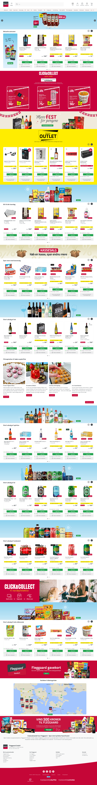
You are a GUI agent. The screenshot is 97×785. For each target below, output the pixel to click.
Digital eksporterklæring (7, 758)
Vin (31, 10)
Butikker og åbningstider (60, 754)
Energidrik (40, 10)
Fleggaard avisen (6, 754)
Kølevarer (6, 10)
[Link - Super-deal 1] (18, 98)
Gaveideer (76, 10)
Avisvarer (87, 10)
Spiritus (35, 10)
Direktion (31, 759)
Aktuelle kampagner (6, 755)
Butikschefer (31, 758)
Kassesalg (21, 10)
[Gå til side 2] (49, 69)
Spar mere (15, 10)
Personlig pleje (69, 10)
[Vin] (48, 308)
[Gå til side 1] (47, 69)
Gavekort (4, 761)
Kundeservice (84, 754)
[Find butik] (48, 699)
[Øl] (48, 471)
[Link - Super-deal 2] (48, 98)
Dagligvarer (49, 10)
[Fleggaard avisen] (10, 51)
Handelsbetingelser (45, 774)
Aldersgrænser (5, 760)
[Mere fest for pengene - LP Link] (48, 120)
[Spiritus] (48, 414)
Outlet (10, 10)
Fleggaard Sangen (32, 760)
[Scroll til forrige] (2, 20)
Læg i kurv (27, 62)
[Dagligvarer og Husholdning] (48, 193)
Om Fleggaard (31, 754)
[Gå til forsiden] (5, 4)
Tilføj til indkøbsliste (26, 66)
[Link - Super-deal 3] (79, 98)
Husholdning (55, 10)
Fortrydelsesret (65, 774)
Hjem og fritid (62, 10)
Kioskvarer (82, 10)
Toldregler (5, 759)
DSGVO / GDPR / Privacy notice (34, 774)
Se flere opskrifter (89, 402)
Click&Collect (31, 756)
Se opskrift (6, 396)
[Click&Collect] (48, 591)
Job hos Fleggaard (32, 755)
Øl (25, 10)
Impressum (53, 774)
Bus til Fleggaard (59, 755)
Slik (44, 10)
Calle (57, 758)
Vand (28, 10)
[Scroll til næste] (92, 10)
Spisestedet (58, 756)
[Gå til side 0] (46, 69)
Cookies (58, 774)
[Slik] (48, 611)
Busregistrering (84, 755)
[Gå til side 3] (50, 69)
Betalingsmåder (6, 756)
